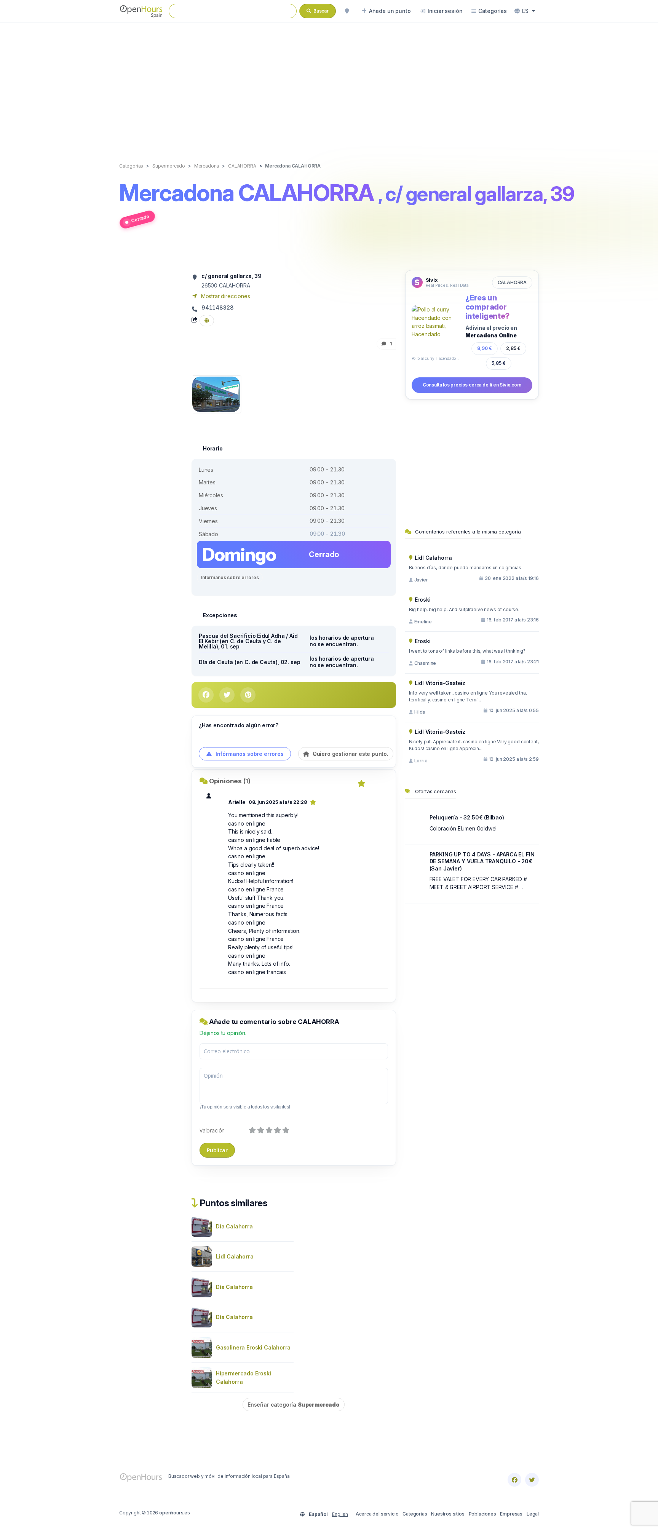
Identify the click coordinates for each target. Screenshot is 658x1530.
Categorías (414, 1514)
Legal (533, 1514)
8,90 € (484, 348)
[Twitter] (532, 1480)
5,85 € (499, 363)
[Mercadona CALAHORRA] (216, 393)
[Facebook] (514, 1480)
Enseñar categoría (294, 1404)
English (340, 1514)
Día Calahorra (234, 1226)
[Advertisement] (329, 84)
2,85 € (513, 348)
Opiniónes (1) (230, 781)
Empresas (511, 1514)
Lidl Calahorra (235, 1256)
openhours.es (174, 1513)
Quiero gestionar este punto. (349, 754)
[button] (525, 11)
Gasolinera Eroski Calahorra (253, 1347)
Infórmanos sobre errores (230, 577)
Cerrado (140, 218)
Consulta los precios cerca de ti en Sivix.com (472, 385)
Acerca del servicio (377, 1514)
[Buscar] (347, 11)
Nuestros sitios (447, 1514)
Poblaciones (482, 1514)
